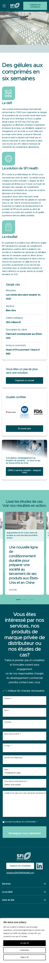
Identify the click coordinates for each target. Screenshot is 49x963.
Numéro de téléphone (13, 758)
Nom (7, 710)
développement (32, 206)
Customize (24, 950)
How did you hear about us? (16, 781)
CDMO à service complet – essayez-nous (25, 471)
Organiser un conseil (24, 380)
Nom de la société (12, 734)
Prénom (8, 699)
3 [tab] (30, 599)
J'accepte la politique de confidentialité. (21, 822)
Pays (6, 770)
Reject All (24, 957)
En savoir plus (24, 429)
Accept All (24, 943)
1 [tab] (18, 599)
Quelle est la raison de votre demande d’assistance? (25, 793)
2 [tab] (24, 599)
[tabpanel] (24, 553)
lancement (18, 265)
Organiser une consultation (35, 6)
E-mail (7, 746)
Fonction (7, 722)
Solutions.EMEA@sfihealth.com (20, 873)
